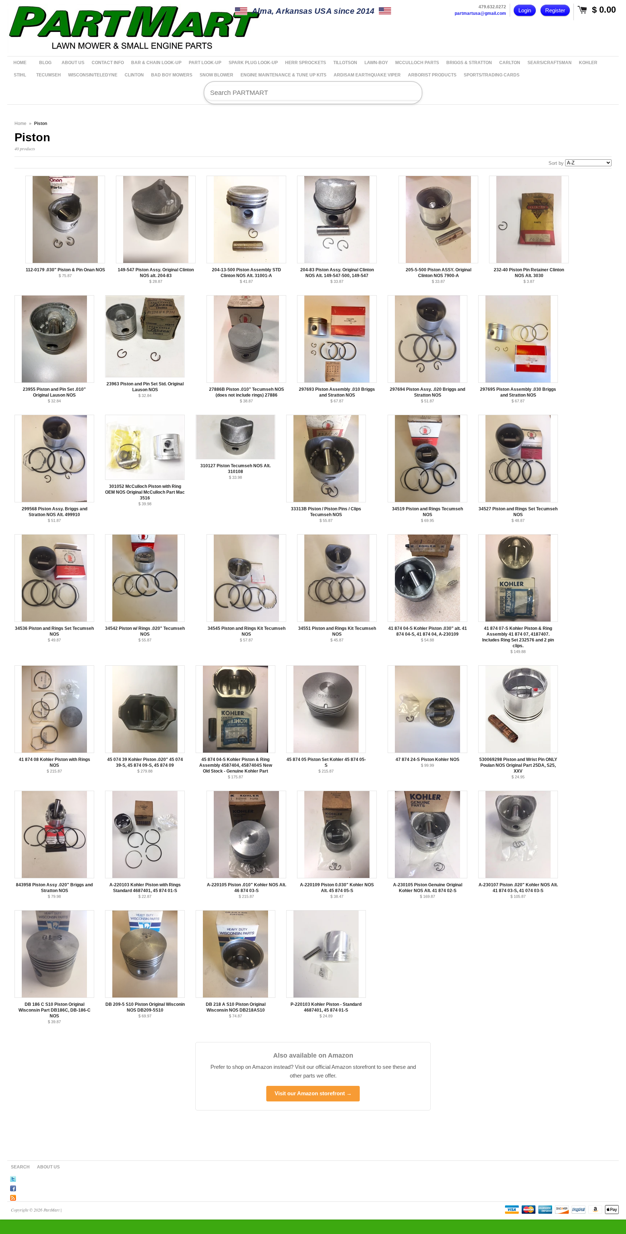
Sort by (556, 163)
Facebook (13, 1187)
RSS (13, 1196)
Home (20, 123)
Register (555, 10)
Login (524, 10)
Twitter (13, 1178)
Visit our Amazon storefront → (313, 1093)
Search (20, 1167)
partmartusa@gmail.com (480, 13)
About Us (48, 1167)
